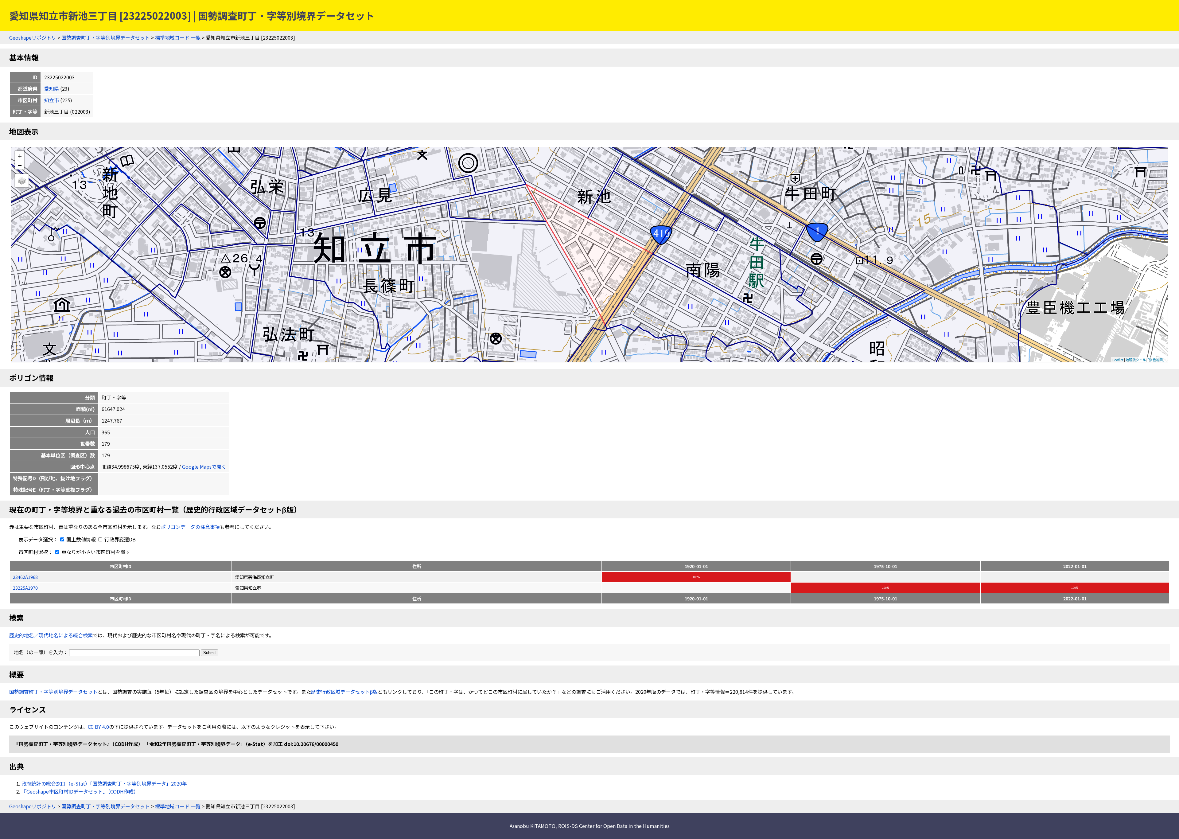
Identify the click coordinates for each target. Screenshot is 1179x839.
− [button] (20, 165)
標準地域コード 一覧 (177, 37)
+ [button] (20, 155)
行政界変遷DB (119, 539)
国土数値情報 (81, 539)
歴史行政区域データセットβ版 (344, 691)
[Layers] (22, 180)
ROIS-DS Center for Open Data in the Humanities (614, 825)
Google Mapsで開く (204, 466)
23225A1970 (25, 587)
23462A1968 (25, 577)
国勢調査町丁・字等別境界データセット (105, 37)
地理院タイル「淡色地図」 (1146, 359)
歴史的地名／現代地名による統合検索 (51, 635)
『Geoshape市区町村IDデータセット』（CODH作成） (79, 791)
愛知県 (51, 88)
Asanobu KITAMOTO (532, 825)
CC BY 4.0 (98, 726)
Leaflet (1117, 359)
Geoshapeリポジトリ (32, 37)
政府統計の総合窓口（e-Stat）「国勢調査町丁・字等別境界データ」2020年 (104, 783)
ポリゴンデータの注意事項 (190, 526)
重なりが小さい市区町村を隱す (95, 552)
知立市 (51, 100)
